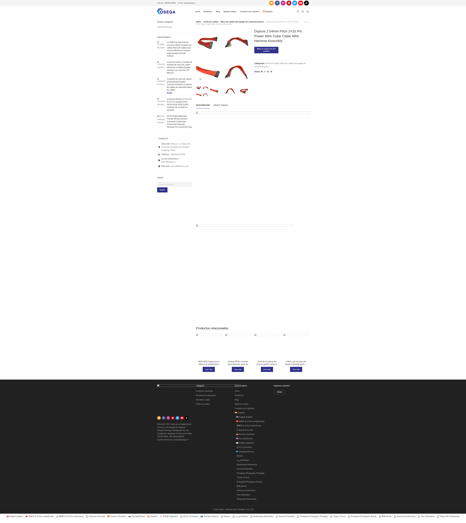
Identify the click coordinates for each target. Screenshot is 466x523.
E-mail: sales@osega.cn (187, 3)
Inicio (198, 22)
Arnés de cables (210, 22)
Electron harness (164, 27)
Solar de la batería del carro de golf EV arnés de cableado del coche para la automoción (267, 363)
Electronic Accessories (206, 395)
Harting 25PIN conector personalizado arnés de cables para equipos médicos (238, 363)
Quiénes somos (241, 404)
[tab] (203, 105)
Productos (239, 395)
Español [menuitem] (154, 516)
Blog (237, 400)
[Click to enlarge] (200, 79)
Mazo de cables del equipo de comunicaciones (242, 22)
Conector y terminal (204, 391)
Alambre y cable (203, 400)
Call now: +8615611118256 (166, 3)
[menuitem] (268, 11)
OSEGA (279, 392)
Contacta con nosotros (244, 408)
